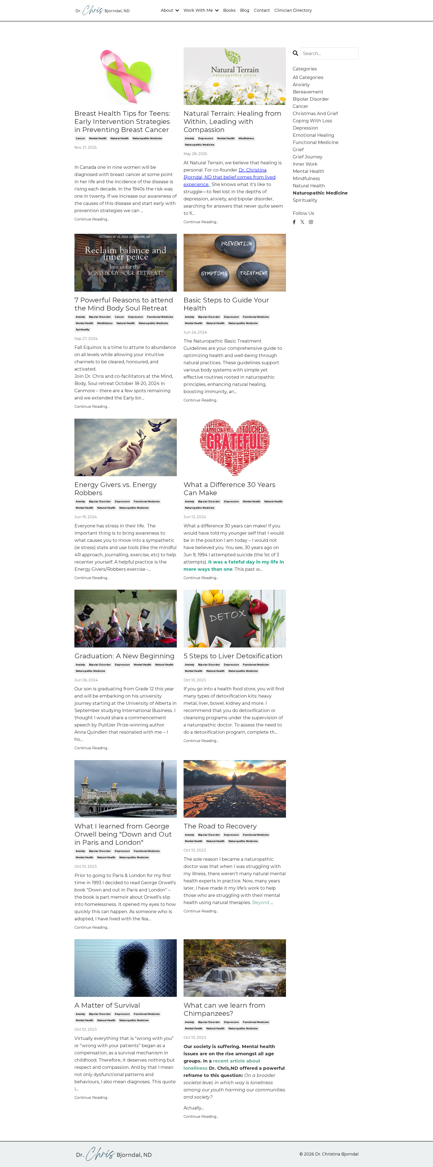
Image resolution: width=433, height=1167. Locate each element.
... (262, 902)
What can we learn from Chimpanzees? (224, 1009)
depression (205, 138)
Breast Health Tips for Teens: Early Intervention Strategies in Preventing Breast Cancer (122, 121)
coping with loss (312, 120)
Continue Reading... (91, 219)
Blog (244, 10)
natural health (120, 138)
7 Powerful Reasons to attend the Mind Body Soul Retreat (123, 304)
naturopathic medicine (147, 138)
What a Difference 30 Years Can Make (229, 489)
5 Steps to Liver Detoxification (233, 656)
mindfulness (246, 138)
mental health (97, 138)
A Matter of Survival (107, 1005)
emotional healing (313, 135)
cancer (80, 138)
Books (229, 10)
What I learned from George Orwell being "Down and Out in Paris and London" (123, 834)
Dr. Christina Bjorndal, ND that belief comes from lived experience (230, 177)
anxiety (189, 138)
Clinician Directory (293, 10)
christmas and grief (315, 113)
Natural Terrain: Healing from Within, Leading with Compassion (232, 121)
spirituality (82, 329)
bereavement (308, 92)
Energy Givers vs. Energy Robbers (115, 489)
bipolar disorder (100, 317)
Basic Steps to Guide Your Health (226, 304)
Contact (262, 10)
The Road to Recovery (220, 826)
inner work (305, 164)
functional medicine (160, 317)
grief (298, 149)
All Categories (308, 77)
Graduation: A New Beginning (124, 656)
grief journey (307, 157)
